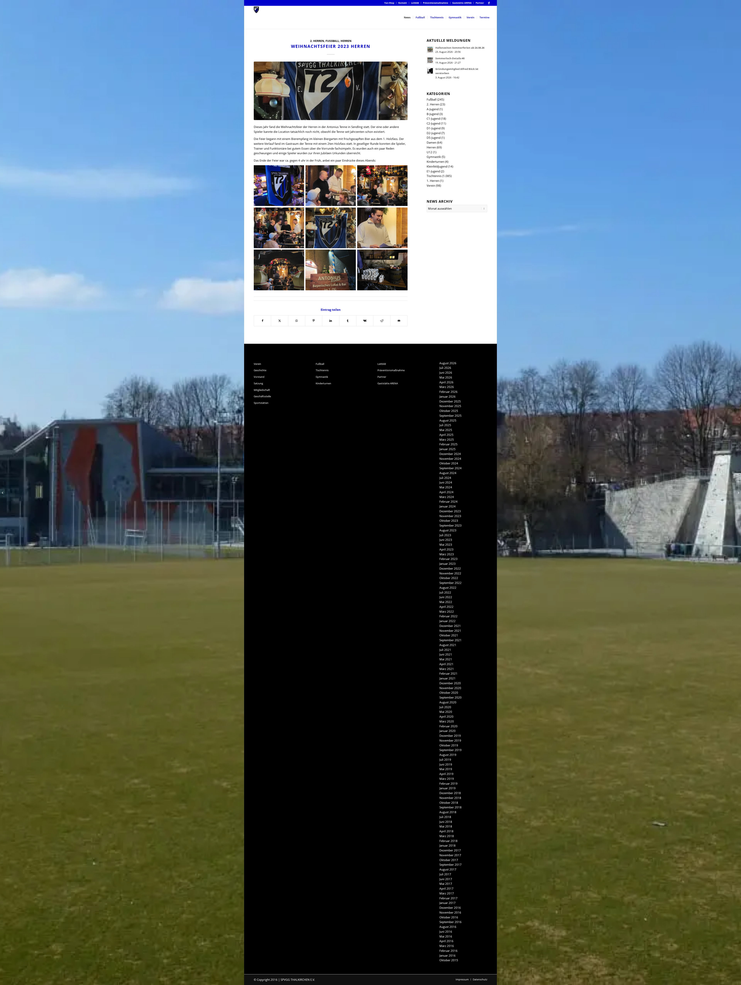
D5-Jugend (434, 138)
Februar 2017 (448, 898)
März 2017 (446, 893)
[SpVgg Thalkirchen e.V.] (256, 17)
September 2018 (450, 807)
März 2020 (446, 721)
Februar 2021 (448, 673)
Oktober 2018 (448, 803)
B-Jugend (433, 114)
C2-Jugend (433, 123)
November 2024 (450, 459)
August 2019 (447, 755)
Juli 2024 (445, 478)
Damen (431, 142)
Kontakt (402, 2)
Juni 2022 (445, 597)
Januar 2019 (447, 788)
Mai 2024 (445, 487)
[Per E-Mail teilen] (399, 320)
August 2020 (447, 702)
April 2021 (446, 664)
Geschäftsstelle (262, 396)
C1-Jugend (433, 118)
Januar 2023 (447, 564)
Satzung (258, 383)
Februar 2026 (448, 392)
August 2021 (447, 645)
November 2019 (450, 740)
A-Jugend (433, 109)
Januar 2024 (447, 506)
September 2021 (450, 640)
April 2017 (446, 888)
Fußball (332, 41)
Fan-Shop (389, 2)
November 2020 (450, 688)
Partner (480, 2)
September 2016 (450, 922)
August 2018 (447, 812)
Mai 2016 (445, 936)
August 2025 (447, 420)
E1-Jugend (433, 171)
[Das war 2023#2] (738, 492)
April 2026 (446, 382)
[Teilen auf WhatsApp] (296, 320)
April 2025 (446, 435)
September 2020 (450, 697)
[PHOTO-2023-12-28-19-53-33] (331, 91)
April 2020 (446, 716)
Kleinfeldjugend (437, 166)
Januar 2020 (447, 731)
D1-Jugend (434, 128)
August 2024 (447, 473)
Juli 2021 (445, 650)
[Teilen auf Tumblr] (347, 320)
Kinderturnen (435, 161)
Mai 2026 (445, 377)
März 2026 (446, 387)
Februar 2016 (448, 951)
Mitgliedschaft (262, 390)
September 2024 (450, 468)
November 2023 (450, 516)
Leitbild (415, 2)
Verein (431, 185)
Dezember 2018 (450, 793)
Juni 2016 (445, 931)
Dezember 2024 (450, 454)
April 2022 (446, 607)
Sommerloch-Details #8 (449, 58)
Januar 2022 (447, 621)
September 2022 (450, 583)
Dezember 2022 (450, 568)
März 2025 (446, 439)
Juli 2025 (445, 425)
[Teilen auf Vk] (364, 320)
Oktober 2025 (448, 411)
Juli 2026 (445, 368)
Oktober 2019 (448, 745)
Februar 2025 (448, 444)
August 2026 (447, 363)
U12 (429, 152)
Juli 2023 (445, 535)
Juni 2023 (445, 540)
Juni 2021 (445, 654)
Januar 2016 (447, 955)
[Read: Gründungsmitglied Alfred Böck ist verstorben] (430, 70)
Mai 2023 (445, 544)
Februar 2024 (448, 501)
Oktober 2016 (448, 917)
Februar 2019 (448, 783)
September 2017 (450, 864)
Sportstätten (261, 403)
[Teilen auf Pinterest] (313, 320)
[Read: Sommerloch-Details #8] (430, 60)
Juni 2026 (445, 372)
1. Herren (433, 181)
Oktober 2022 (448, 578)
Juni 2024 (445, 482)
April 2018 (446, 831)
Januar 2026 (447, 396)
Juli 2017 (445, 874)
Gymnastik (434, 157)
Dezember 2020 (450, 683)
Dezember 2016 (450, 908)
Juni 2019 (445, 764)
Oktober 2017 (448, 860)
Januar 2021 (447, 678)
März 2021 (446, 669)
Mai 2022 (445, 602)
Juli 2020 (445, 707)
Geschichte (260, 370)
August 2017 (447, 869)
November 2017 (450, 855)
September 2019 (450, 750)
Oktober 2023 (448, 521)
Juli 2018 (445, 817)
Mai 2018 (445, 826)
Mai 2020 (445, 712)
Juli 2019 (445, 759)
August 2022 (447, 587)
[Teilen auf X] (279, 320)
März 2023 (446, 554)
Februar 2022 (448, 616)
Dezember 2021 (450, 626)
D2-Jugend (434, 133)
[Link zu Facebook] (489, 3)
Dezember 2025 (450, 401)
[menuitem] (389, 3)
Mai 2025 (445, 430)
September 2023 (450, 525)
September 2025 (450, 416)
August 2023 (447, 530)
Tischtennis (434, 176)
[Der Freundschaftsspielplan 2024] (3, 492)
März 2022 (446, 611)
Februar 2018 (448, 841)
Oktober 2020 (448, 692)
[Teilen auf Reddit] (381, 320)
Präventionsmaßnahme (435, 2)
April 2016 (446, 941)
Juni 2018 (445, 822)
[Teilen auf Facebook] (262, 320)
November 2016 (450, 912)
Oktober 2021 (448, 635)
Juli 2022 (445, 592)
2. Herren (317, 41)
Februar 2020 (448, 726)
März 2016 (446, 946)
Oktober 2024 (448, 463)
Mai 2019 (445, 769)
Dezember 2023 (450, 511)
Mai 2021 (445, 659)
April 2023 (446, 549)
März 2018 (446, 836)
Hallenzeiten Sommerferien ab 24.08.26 (459, 47)
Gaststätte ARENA (462, 2)
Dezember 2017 (450, 850)
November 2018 (450, 798)
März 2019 (446, 779)
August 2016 (447, 927)
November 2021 (450, 631)
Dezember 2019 (450, 736)
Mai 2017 (445, 884)
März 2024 (446, 497)
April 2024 (446, 492)
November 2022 (450, 573)
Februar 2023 (448, 559)
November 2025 (450, 406)
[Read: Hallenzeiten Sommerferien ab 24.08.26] (430, 49)
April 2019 (446, 774)
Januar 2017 (447, 903)
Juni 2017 (445, 879)
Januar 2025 (447, 449)
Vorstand (259, 377)
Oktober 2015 (448, 960)
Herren (346, 41)
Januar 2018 (447, 845)
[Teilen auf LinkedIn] (330, 320)
